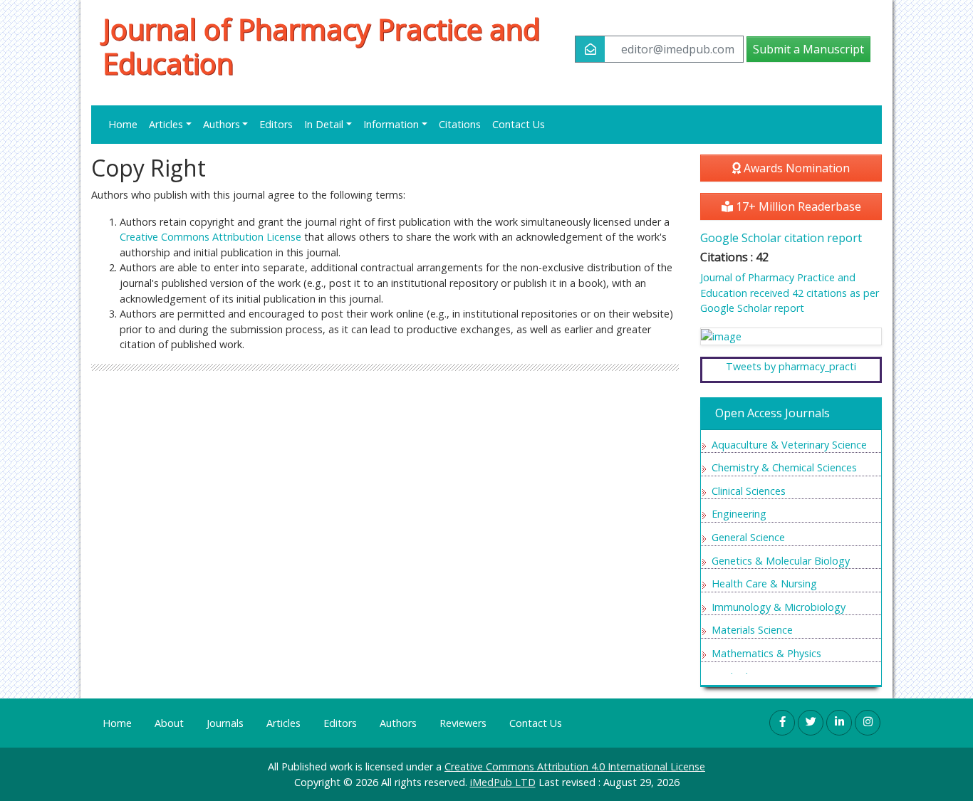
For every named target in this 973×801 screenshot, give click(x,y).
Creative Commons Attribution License (210, 237)
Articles (283, 723)
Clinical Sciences (749, 491)
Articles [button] (166, 124)
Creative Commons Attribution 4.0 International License (574, 766)
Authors (398, 723)
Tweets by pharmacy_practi (791, 366)
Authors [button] (221, 124)
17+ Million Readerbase (797, 206)
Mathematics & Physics (766, 653)
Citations (460, 124)
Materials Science (752, 630)
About (169, 723)
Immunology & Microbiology (778, 607)
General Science (748, 537)
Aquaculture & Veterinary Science (789, 444)
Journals (225, 723)
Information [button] (391, 124)
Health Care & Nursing (764, 583)
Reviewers (462, 723)
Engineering (739, 513)
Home (122, 124)
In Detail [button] (323, 124)
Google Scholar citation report (781, 238)
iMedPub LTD (503, 782)
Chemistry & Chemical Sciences (784, 467)
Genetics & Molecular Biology (781, 560)
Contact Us (518, 124)
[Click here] (791, 336)
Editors (276, 124)
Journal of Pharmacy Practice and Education (321, 46)
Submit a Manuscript (808, 49)
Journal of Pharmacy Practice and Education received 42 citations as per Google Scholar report (789, 293)
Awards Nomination (795, 168)
